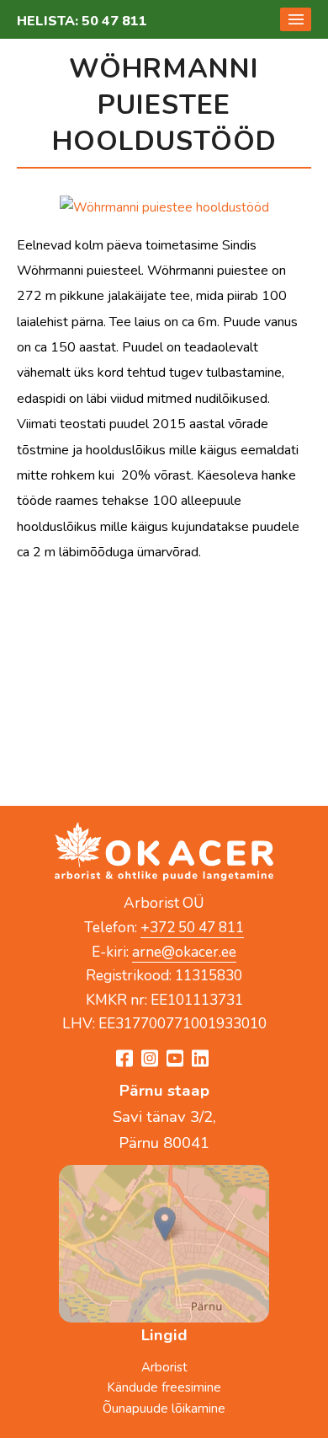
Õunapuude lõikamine (164, 1408)
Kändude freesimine (164, 1387)
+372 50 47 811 (192, 927)
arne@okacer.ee (184, 952)
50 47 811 (114, 21)
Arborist (164, 1367)
